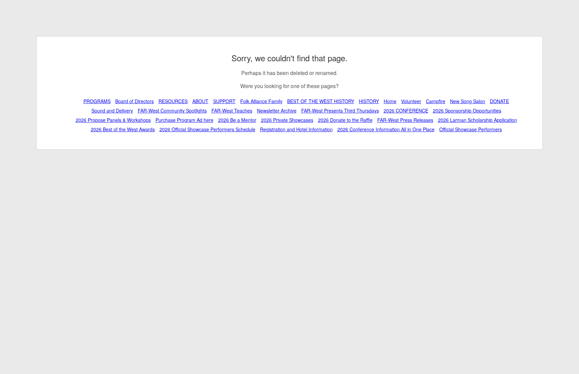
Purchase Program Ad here (184, 120)
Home (390, 101)
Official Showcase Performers (470, 129)
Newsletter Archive (277, 110)
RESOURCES (173, 101)
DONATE (499, 101)
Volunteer (411, 101)
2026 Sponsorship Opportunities (467, 110)
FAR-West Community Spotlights (172, 110)
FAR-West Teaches (231, 110)
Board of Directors (134, 101)
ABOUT (200, 101)
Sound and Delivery (112, 110)
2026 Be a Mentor (237, 120)
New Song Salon (467, 101)
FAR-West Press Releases (405, 120)
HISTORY (369, 101)
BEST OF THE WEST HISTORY (320, 101)
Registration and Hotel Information (296, 129)
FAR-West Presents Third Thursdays (340, 110)
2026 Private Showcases (287, 120)
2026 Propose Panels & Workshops (113, 120)
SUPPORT (224, 101)
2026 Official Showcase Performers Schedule (207, 129)
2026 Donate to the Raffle (345, 120)
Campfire (435, 101)
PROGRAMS (97, 101)
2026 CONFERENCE (406, 110)
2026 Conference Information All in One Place (386, 129)
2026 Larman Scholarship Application (477, 120)
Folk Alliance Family (261, 101)
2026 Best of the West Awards (123, 129)
